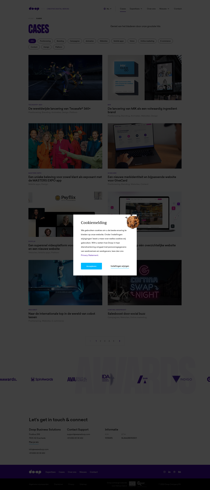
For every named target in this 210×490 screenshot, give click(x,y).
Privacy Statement (89, 255)
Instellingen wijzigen (120, 266)
